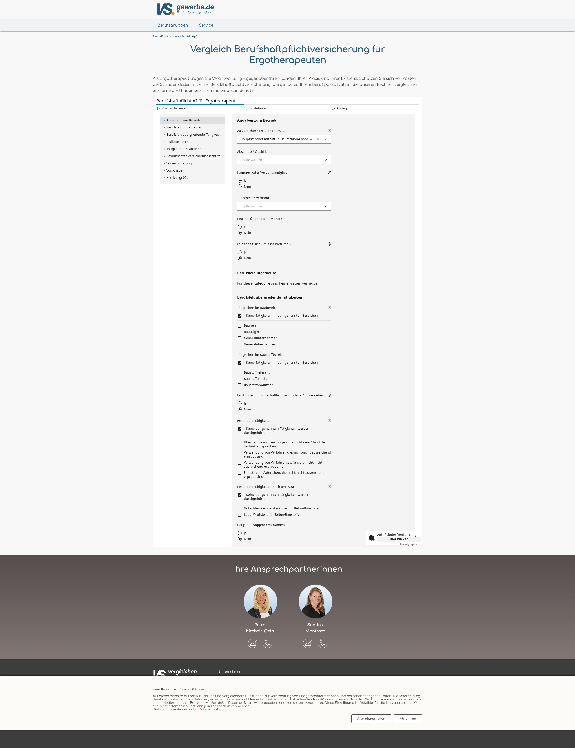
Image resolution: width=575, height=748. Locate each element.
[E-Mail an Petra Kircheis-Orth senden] (252, 642)
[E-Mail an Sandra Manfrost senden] (307, 642)
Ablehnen (408, 718)
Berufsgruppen (173, 25)
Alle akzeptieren (371, 718)
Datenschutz (209, 709)
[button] (267, 643)
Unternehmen (230, 671)
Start (156, 36)
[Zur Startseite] (185, 9)
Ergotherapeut (170, 36)
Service (206, 25)
